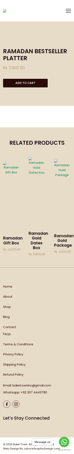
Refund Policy (13, 374)
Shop (7, 307)
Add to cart (25, 83)
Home (7, 286)
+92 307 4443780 (34, 392)
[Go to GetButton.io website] (64, 449)
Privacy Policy (13, 354)
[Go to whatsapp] (64, 442)
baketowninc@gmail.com (31, 385)
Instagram (16, 404)
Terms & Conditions (18, 344)
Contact (9, 327)
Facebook (6, 404)
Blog (6, 317)
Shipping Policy (14, 364)
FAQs (7, 334)
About (8, 296)
